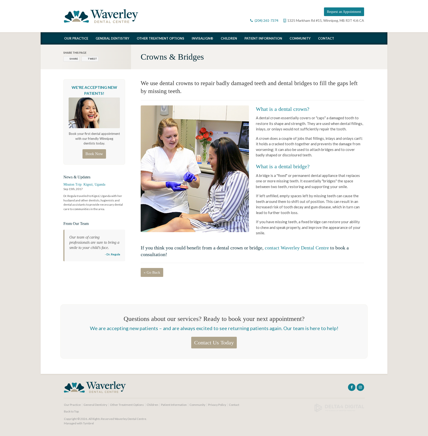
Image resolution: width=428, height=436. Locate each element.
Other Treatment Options (160, 38)
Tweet (92, 58)
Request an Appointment (344, 12)
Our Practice (76, 38)
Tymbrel (88, 423)
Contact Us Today (214, 342)
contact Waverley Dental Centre (297, 247)
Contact (326, 38)
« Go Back (152, 272)
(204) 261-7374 (266, 20)
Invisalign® (202, 38)
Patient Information (263, 38)
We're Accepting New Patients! (94, 90)
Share (74, 58)
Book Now (94, 154)
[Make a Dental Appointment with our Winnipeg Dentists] (94, 113)
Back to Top (71, 411)
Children (229, 38)
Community (300, 38)
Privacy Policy (217, 405)
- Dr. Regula (112, 254)
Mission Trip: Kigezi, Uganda (84, 184)
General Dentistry (112, 38)
